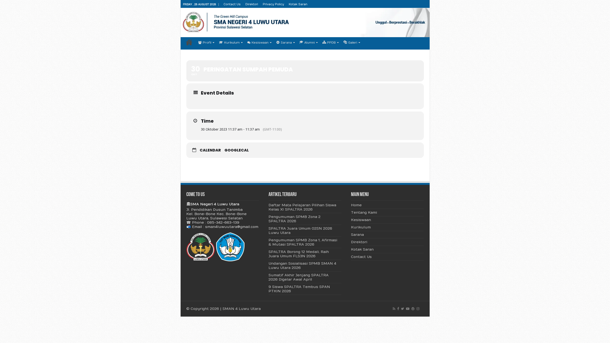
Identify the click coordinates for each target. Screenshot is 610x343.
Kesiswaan (260, 43)
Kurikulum (232, 43)
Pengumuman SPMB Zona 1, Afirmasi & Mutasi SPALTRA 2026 (303, 242)
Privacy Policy (273, 4)
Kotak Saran (298, 4)
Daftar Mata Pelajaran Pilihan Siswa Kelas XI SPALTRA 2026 (302, 207)
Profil (207, 43)
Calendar (210, 150)
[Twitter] (403, 309)
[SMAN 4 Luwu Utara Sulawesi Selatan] (305, 22)
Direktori (251, 4)
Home (189, 42)
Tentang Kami (364, 212)
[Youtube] (408, 309)
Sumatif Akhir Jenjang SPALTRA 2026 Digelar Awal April (299, 277)
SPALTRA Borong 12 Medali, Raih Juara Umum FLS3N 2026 (299, 254)
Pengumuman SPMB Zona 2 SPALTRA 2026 (294, 219)
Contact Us (232, 4)
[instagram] (418, 309)
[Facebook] (398, 309)
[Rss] (394, 309)
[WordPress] (413, 309)
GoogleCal (236, 150)
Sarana (357, 234)
